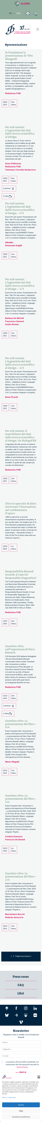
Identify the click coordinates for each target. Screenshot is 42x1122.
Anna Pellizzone (13, 163)
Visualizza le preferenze (21, 1117)
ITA (10, 13)
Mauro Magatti (12, 762)
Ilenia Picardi (11, 397)
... (26, 89)
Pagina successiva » (23, 956)
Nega (21, 1111)
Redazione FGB (13, 93)
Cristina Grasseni (13, 836)
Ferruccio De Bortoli (15, 839)
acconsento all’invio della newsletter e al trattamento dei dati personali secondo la (22, 1064)
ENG (18, 13)
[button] (39, 1077)
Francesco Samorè (14, 321)
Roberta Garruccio (14, 917)
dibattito (9, 242)
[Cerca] (35, 14)
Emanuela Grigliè (13, 245)
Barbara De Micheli (14, 318)
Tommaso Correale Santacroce (20, 170)
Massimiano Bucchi (15, 914)
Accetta (21, 1105)
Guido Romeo (12, 324)
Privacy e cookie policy (9, 1097)
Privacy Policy (22, 1067)
